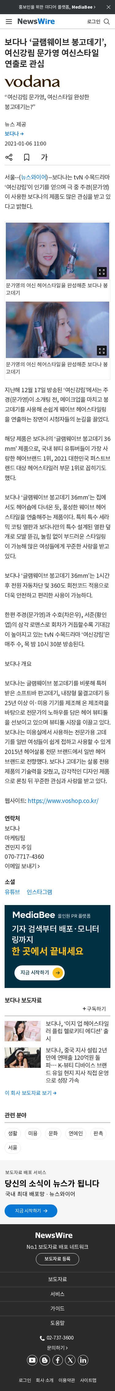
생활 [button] (12, 1133)
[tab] (57, 1279)
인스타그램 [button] (39, 892)
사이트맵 (88, 1380)
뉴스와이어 (33, 177)
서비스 (57, 1294)
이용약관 (67, 1380)
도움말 (57, 1323)
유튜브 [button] (12, 892)
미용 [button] (33, 1133)
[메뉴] (8, 21)
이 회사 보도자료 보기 (30, 1093)
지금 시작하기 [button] (28, 1211)
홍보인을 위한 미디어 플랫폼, (57, 7)
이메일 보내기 (22, 866)
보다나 (14, 133)
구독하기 (96, 1009)
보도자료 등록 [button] (57, 1259)
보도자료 (57, 1279)
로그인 (25, 1380)
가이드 (57, 1308)
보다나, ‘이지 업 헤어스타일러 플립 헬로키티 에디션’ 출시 (77, 1031)
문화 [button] (53, 1133)
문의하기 (57, 1348)
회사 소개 (45, 1380)
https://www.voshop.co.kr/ (63, 801)
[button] (9, 157)
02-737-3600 (60, 1338)
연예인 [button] (76, 1133)
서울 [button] (12, 1147)
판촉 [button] (98, 1133)
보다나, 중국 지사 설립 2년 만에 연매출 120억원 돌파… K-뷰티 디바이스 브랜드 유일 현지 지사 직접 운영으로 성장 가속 (77, 1065)
